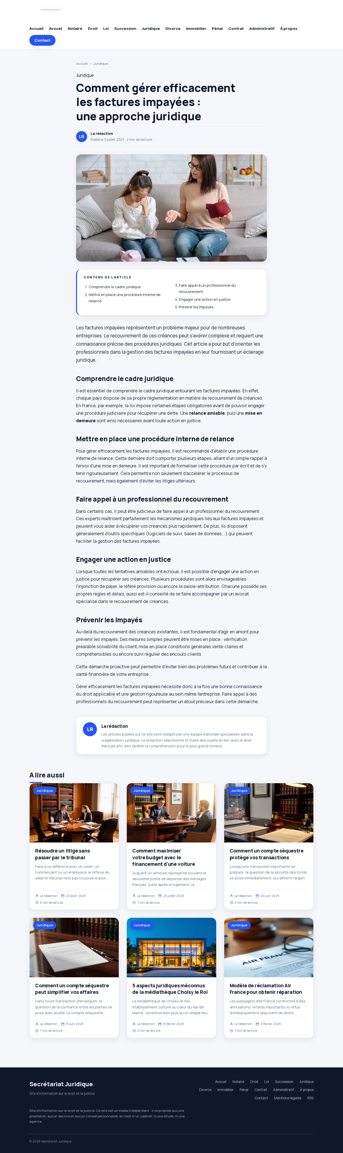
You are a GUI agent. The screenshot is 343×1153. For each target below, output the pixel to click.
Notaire (75, 28)
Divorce (173, 28)
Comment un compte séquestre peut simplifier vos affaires (72, 988)
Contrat (236, 28)
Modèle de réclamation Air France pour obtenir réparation (266, 988)
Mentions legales (287, 1098)
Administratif (262, 28)
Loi (106, 28)
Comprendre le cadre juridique (115, 286)
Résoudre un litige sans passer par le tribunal (62, 854)
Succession (125, 28)
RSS (310, 1098)
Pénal (217, 28)
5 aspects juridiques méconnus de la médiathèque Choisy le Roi (169, 988)
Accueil (36, 28)
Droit (93, 28)
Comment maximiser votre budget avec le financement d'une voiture (163, 857)
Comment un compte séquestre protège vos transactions (267, 854)
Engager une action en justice (205, 299)
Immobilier (196, 28)
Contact (42, 40)
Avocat (55, 28)
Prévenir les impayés (196, 307)
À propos (288, 28)
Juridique (151, 28)
